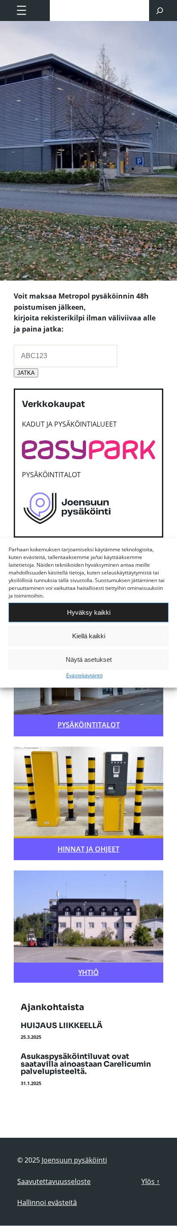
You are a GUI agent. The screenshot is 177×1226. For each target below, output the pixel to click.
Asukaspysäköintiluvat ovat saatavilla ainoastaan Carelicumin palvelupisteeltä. (86, 1064)
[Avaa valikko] (21, 10)
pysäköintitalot (89, 725)
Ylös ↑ (150, 1181)
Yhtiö (88, 972)
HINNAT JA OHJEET (88, 849)
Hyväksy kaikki (88, 612)
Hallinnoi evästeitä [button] (47, 1202)
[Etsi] (159, 10)
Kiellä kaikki (88, 636)
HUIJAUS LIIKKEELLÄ (62, 1026)
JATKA (26, 373)
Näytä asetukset (89, 659)
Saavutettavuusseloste (54, 1181)
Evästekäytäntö (84, 675)
